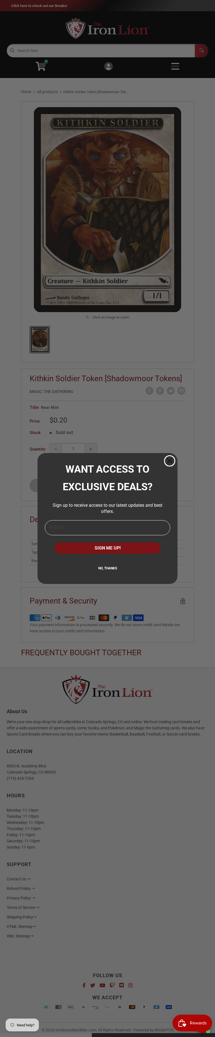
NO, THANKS (107, 568)
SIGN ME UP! (108, 548)
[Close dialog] (170, 461)
